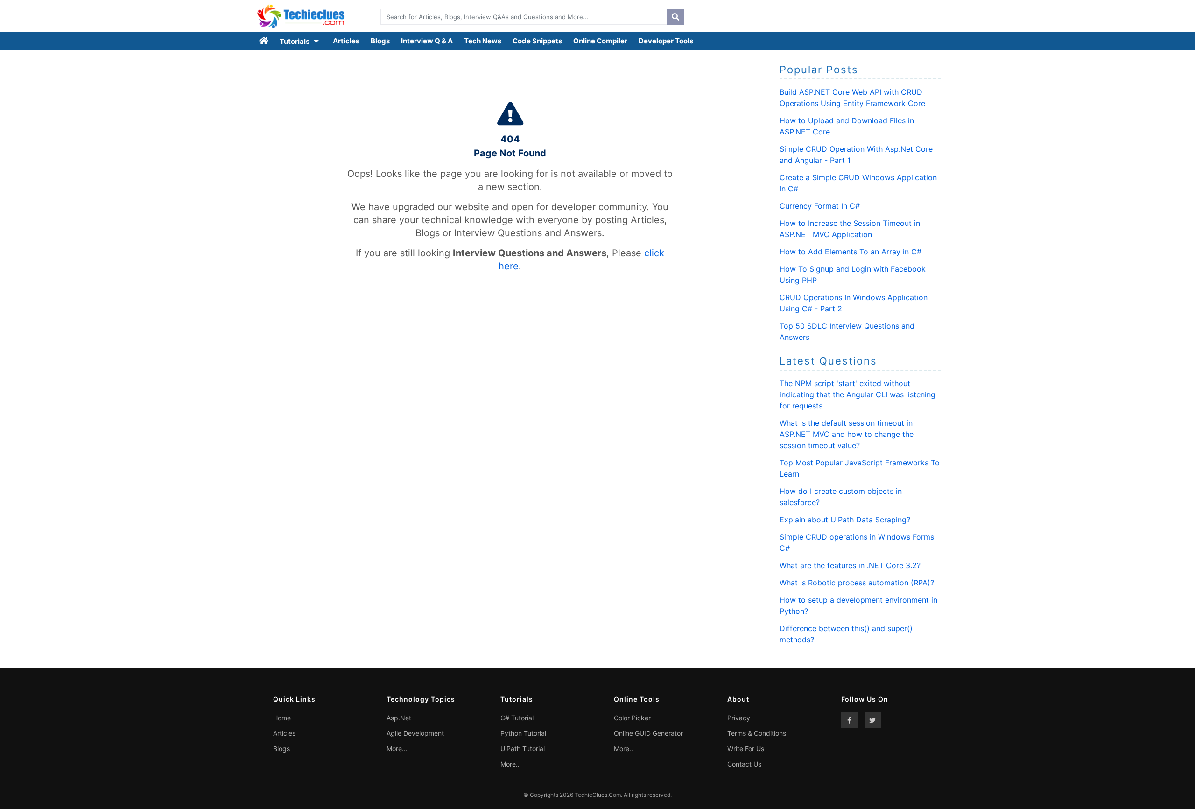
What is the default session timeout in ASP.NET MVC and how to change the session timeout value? (847, 434)
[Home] (264, 41)
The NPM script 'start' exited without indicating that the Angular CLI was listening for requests (857, 394)
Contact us (744, 764)
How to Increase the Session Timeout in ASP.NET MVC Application (850, 228)
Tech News (482, 40)
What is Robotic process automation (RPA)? (857, 582)
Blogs (380, 40)
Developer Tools (666, 40)
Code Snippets (537, 40)
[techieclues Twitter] (873, 720)
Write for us (745, 749)
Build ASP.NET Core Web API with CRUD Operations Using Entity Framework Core (852, 97)
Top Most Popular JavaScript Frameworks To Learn (860, 468)
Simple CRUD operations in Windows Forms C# (857, 542)
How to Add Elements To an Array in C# (850, 251)
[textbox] (521, 16)
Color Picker (632, 718)
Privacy (738, 718)
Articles (346, 40)
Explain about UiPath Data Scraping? (845, 519)
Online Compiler (600, 40)
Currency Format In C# (820, 206)
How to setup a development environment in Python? (858, 605)
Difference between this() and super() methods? (846, 634)
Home (282, 718)
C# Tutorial (517, 718)
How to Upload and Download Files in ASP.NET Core (847, 126)
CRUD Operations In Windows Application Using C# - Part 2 (854, 303)
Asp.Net (399, 718)
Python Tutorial (523, 733)
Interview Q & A (427, 40)
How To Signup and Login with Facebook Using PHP (853, 274)
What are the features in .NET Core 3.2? (850, 565)
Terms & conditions (756, 733)
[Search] (675, 17)
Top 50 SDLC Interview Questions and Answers (847, 331)
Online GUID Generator (648, 733)
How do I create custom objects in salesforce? (841, 496)
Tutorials (295, 41)
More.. (510, 764)
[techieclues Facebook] (849, 720)
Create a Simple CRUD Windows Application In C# (858, 183)
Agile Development (415, 733)
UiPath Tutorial (522, 749)
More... (397, 749)
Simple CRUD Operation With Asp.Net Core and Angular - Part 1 (856, 154)
